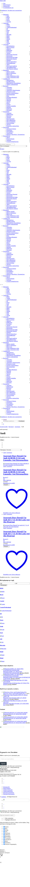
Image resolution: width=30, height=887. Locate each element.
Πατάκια (8, 60)
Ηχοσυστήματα (10, 138)
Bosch (8, 17)
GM (7, 33)
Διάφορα (8, 49)
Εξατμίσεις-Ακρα (10, 91)
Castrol (8, 26)
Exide (7, 19)
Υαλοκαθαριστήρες (11, 67)
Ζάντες (8, 137)
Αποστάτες (9, 87)
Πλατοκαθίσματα (10, 63)
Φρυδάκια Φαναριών (11, 97)
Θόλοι (8, 103)
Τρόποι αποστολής (8, 791)
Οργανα (8, 104)
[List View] (3, 445)
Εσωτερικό (6, 127)
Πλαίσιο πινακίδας (11, 106)
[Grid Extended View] (3, 444)
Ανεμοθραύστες (10, 46)
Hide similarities (9, 818)
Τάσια (7, 64)
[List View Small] (3, 447)
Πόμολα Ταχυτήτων (11, 61)
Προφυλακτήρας (10, 94)
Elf (7, 29)
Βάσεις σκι (9, 74)
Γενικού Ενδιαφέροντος (12, 141)
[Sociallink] (3, 778)
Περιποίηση (6, 111)
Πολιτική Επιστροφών (9, 794)
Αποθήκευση (6, 78)
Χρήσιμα (8, 140)
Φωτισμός (9, 110)
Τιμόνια (8, 53)
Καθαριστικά (9, 114)
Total (7, 41)
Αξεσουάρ (6, 44)
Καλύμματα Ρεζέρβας (12, 57)
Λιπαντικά (5, 23)
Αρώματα (8, 113)
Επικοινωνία (6, 6)
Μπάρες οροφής (10, 71)
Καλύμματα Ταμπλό (11, 59)
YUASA (8, 21)
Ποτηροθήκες (9, 131)
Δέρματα (8, 117)
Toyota (8, 43)
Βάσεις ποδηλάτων (11, 73)
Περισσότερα (6, 136)
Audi (4, 452)
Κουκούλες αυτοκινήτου (12, 126)
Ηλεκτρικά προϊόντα (11, 66)
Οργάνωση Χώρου (11, 128)
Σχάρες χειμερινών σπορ (12, 77)
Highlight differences (10, 820)
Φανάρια (8, 107)
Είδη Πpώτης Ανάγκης (12, 69)
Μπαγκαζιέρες (10, 80)
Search (5, 419)
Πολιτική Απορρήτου (8, 792)
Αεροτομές (9, 88)
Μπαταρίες (6, 14)
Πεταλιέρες (9, 130)
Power (8, 20)
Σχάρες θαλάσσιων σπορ (12, 76)
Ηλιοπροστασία (10, 118)
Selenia (8, 39)
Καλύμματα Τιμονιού (11, 54)
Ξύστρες (8, 124)
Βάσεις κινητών (10, 47)
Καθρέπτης (9, 108)
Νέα (4, 3)
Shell (7, 40)
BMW (8, 24)
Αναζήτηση (21, 421)
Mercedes (8, 34)
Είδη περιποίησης (10, 121)
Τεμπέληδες (9, 133)
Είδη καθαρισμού (10, 120)
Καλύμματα (9, 56)
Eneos (8, 30)
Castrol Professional (11, 27)
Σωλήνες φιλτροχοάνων (12, 93)
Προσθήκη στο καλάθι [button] (9, 483)
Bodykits (8, 98)
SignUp (3, 763)
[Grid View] (3, 443)
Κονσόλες (9, 51)
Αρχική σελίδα (4, 426)
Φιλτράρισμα (3, 585)
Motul (7, 37)
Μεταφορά (6, 70)
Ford (7, 31)
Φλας (7, 96)
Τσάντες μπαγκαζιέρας (12, 84)
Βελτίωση (5, 86)
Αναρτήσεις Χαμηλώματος (13, 90)
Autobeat (3, 796)
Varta (7, 16)
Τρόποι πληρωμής (7, 789)
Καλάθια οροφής (10, 81)
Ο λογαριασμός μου (8, 7)
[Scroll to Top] (0, 813)
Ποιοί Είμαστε (7, 4)
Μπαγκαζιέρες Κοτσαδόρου (13, 83)
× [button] (5, 851)
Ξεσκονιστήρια (10, 123)
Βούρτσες (8, 116)
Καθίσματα (9, 50)
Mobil (7, 36)
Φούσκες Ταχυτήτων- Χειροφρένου (15, 134)
